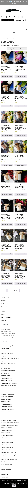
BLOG (3, 314)
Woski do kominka (5, 373)
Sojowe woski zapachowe (8, 370)
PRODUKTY (5, 300)
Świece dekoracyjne (6, 378)
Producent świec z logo (7, 353)
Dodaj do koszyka (7, 76)
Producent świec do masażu (8, 420)
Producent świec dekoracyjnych (9, 425)
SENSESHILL (5, 298)
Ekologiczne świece (6, 462)
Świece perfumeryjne (6, 380)
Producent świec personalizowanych (10, 358)
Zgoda (14, 485)
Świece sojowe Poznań (7, 442)
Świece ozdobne (5, 432)
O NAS (3, 312)
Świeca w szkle (5, 348)
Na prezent (4, 361)
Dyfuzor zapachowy (6, 404)
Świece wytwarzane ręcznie (8, 452)
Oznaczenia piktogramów (7, 335)
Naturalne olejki (5, 472)
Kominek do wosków (6, 467)
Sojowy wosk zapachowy (7, 396)
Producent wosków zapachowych (10, 422)
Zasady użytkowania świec (8, 333)
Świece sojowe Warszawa (8, 438)
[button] (14, 33)
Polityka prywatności (6, 331)
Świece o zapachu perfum (8, 409)
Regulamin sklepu (5, 329)
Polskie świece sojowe (7, 435)
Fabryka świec (4, 356)
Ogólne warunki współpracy (8, 337)
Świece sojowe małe (6, 427)
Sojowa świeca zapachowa (8, 346)
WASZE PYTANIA (6, 317)
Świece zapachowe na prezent (9, 383)
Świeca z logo (5, 477)
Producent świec (5, 351)
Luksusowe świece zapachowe (9, 363)
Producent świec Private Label (9, 459)
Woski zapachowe (6, 368)
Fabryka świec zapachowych (8, 455)
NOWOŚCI (4, 303)
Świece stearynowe (6, 469)
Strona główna (4, 38)
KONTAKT (4, 320)
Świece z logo (5, 474)
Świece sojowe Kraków (7, 447)
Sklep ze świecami (6, 399)
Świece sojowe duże (6, 430)
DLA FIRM (4, 306)
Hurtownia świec (5, 401)
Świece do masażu (6, 375)
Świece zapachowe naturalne (9, 385)
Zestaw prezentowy (6, 406)
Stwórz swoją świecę (6, 464)
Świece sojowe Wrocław (7, 450)
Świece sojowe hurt (6, 411)
